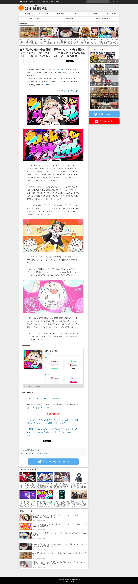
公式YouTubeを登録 (106, 121)
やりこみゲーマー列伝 (103, 19)
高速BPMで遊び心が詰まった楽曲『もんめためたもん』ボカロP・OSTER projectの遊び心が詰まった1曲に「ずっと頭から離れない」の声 (53, 432)
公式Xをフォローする (107, 114)
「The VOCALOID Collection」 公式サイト (44, 398)
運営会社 (67, 579)
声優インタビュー (35, 19)
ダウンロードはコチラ (44, 408)
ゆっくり (77, 13)
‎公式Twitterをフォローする (56, 461)
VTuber (36, 454)
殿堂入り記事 (69, 19)
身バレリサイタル (69, 72)
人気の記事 (26, 13)
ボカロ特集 (60, 13)
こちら (41, 386)
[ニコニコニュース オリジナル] (32, 8)
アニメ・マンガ (43, 13)
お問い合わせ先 (76, 579)
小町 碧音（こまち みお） (70, 91)
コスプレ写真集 (111, 13)
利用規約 (60, 579)
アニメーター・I (35, 257)
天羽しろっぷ (61, 69)
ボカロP (44, 454)
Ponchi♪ (48, 85)
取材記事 (94, 13)
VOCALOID (26, 454)
